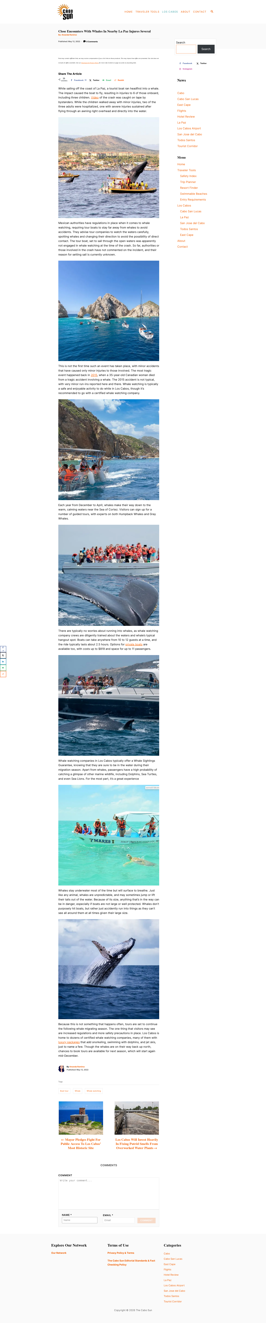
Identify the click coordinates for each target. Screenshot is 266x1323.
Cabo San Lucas (188, 99)
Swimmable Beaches (193, 193)
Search (180, 42)
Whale (77, 1091)
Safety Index (188, 176)
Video (95, 97)
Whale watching (94, 1091)
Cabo (180, 93)
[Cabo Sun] (75, 12)
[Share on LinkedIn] (3, 661)
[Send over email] (3, 668)
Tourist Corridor (187, 146)
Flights (181, 110)
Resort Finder (189, 187)
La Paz (181, 122)
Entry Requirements (193, 199)
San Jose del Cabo (189, 134)
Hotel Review (186, 116)
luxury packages (69, 1042)
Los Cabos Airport (189, 128)
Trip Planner (188, 182)
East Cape (184, 104)
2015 (94, 375)
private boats (133, 644)
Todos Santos (186, 140)
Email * (108, 1215)
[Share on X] (3, 655)
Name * (67, 1214)
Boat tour (64, 1091)
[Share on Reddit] (3, 674)
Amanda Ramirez (69, 35)
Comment (65, 1175)
